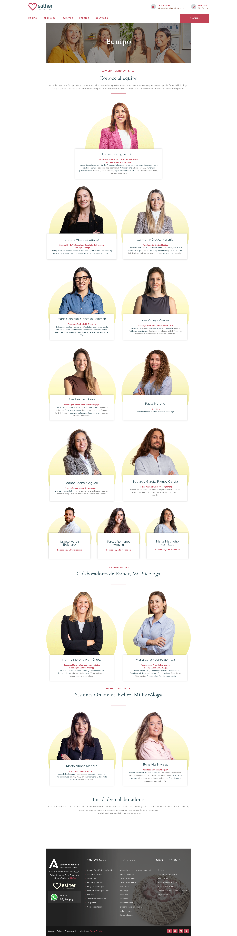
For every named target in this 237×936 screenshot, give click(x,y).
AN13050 (95, 405)
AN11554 (164, 668)
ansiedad (76, 251)
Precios (84, 18)
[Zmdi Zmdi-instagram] (175, 931)
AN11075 (90, 668)
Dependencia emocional (124, 171)
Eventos (68, 18)
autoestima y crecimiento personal (87, 330)
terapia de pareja (89, 332)
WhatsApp (64, 895)
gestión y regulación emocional (82, 253)
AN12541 (164, 245)
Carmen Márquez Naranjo (155, 239)
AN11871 (90, 771)
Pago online (163, 895)
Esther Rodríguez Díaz (118, 154)
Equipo (32, 18)
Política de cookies (166, 886)
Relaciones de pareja (167, 676)
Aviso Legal (163, 878)
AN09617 (164, 770)
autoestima (95, 251)
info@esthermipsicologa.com (171, 8)
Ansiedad (110, 165)
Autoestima (93, 408)
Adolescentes (168, 253)
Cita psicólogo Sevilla (167, 874)
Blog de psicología (95, 886)
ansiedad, (142, 773)
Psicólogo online (94, 874)
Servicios (50, 18)
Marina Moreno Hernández (82, 659)
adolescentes (67, 408)
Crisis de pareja (175, 778)
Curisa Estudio (96, 931)
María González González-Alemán (82, 319)
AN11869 (92, 324)
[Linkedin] (181, 931)
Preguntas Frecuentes (96, 899)
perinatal (69, 251)
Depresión (133, 248)
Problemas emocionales (138, 331)
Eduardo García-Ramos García (155, 481)
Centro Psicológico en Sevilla (100, 870)
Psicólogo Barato (94, 882)
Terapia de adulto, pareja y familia (92, 165)
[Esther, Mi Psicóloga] (40, 6)
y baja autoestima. (154, 773)
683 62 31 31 (203, 8)
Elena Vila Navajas (155, 764)
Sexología (124, 890)
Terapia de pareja (128, 878)
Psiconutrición (126, 915)
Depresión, (133, 773)
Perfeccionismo (126, 168)
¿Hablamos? (194, 18)
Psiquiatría (91, 903)
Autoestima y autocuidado (157, 251)
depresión (85, 251)
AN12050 (86, 248)
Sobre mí (161, 870)
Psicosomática (64, 673)
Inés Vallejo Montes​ (155, 320)
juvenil (87, 673)
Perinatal (124, 895)
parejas (153, 328)
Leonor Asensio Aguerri (81, 483)
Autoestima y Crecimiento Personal (154, 671)
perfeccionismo (103, 253)
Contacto (101, 18)
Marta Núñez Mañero (81, 766)
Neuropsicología (58, 251)
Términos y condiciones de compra (173, 890)
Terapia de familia (128, 882)
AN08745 (127, 162)
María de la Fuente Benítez (155, 659)
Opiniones (91, 878)
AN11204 (169, 326)
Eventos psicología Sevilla (98, 890)
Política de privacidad (167, 882)
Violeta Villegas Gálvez (82, 240)
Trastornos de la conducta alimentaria (84, 413)
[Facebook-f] (186, 931)
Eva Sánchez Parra (82, 399)
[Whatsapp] (169, 931)
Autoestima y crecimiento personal (129, 165)
